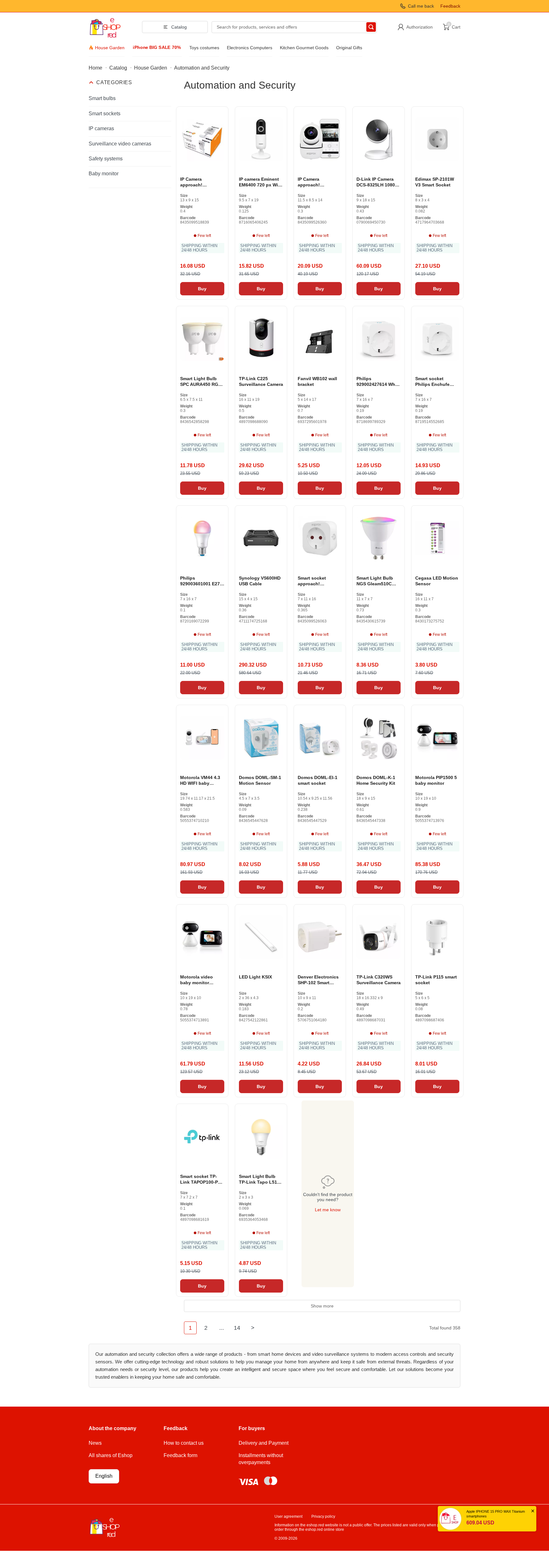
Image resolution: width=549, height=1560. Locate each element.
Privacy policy (323, 1516)
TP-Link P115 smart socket (436, 979)
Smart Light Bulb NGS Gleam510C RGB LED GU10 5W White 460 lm (376, 581)
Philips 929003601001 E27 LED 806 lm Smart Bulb (200, 581)
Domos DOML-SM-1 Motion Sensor (260, 780)
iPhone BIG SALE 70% (157, 47)
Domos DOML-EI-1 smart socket (317, 780)
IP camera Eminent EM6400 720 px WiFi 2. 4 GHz (260, 182)
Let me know (328, 1209)
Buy (202, 288)
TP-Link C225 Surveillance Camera (261, 381)
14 (237, 1328)
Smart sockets (104, 113)
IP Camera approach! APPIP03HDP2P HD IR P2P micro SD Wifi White (202, 182)
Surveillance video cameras (120, 143)
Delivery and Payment (263, 1443)
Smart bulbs (102, 98)
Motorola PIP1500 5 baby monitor (436, 780)
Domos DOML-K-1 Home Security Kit (375, 780)
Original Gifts (349, 47)
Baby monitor (104, 173)
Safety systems (106, 158)
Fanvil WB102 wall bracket (317, 381)
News (95, 1443)
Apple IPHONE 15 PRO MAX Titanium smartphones (495, 1514)
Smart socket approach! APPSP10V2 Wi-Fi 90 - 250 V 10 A (320, 581)
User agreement (288, 1516)
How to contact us (184, 1443)
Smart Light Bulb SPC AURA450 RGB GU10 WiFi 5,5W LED (200, 381)
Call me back (421, 6)
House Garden (110, 47)
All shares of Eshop (110, 1455)
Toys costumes (204, 47)
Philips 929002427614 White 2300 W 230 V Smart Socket (378, 381)
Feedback (450, 6)
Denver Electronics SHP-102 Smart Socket (318, 979)
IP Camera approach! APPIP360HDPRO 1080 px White (316, 182)
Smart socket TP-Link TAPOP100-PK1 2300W (202, 1179)
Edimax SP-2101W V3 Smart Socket (434, 182)
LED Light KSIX (255, 976)
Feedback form (180, 1455)
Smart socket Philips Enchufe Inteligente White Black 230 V (433, 381)
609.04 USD (480, 1522)
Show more (322, 1305)
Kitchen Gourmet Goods (304, 47)
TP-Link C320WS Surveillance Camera (378, 979)
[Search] (371, 27)
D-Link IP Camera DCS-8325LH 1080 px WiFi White (375, 182)
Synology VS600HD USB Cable (260, 580)
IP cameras (101, 128)
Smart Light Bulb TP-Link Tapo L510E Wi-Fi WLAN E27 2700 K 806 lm (260, 1179)
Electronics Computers (249, 47)
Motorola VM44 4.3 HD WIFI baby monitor (200, 780)
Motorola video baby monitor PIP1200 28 (196, 979)
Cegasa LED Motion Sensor (436, 580)
